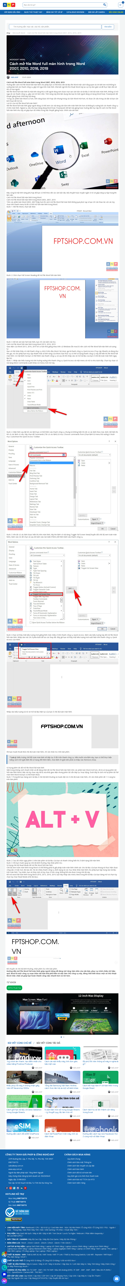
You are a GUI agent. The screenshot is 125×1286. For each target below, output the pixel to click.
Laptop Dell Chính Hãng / (35, 1246)
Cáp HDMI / (28, 1276)
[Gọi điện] (4, 1270)
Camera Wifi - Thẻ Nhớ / (33, 1272)
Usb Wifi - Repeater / (95, 1254)
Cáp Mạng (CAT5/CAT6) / (38, 1278)
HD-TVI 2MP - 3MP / (35, 1270)
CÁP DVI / (46, 1276)
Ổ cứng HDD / (87, 1227)
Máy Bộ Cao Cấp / (35, 1239)
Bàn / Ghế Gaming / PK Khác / (52, 1230)
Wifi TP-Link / (58, 1254)
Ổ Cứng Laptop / (29, 1251)
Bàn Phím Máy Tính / (31, 1230)
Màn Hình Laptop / (14, 1251)
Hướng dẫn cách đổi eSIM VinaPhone (23, 1134)
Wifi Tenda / (48, 1254)
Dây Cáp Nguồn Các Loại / (17, 1278)
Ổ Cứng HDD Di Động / (33, 1260)
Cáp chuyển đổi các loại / (59, 1278)
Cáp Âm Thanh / (94, 1276)
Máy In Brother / (55, 1264)
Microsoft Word (19, 33)
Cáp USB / (73, 1276)
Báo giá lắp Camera (96, 12)
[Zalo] (4, 1263)
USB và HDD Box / (68, 1260)
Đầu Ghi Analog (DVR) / (64, 1270)
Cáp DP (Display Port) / (59, 1276)
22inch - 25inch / (40, 1243)
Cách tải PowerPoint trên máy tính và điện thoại (61, 1135)
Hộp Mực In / (67, 1264)
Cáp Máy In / (83, 1276)
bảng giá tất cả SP (54, 12)
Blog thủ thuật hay (33, 12)
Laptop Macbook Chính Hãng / (40, 1249)
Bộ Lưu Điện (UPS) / (15, 1236)
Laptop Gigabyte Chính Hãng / (65, 1249)
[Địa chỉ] (4, 1256)
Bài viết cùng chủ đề (19, 1042)
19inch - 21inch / (27, 1243)
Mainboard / (30, 1227)
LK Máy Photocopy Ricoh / (17, 1266)
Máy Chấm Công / (108, 1264)
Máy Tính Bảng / (94, 1264)
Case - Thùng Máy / (15, 1230)
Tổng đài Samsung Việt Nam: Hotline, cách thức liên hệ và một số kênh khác (61, 1086)
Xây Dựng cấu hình (12, 12)
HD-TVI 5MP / (48, 1270)
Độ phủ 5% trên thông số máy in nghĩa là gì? (100, 1062)
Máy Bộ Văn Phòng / (68, 1239)
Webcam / (81, 1233)
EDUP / (24, 1257)
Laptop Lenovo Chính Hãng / (76, 1246)
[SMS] (4, 1277)
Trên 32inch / (66, 1243)
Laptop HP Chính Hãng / (55, 1246)
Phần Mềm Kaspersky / (94, 1233)
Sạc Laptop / (41, 1251)
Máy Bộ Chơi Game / (51, 1239)
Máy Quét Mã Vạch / (24, 1233)
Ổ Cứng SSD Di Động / (51, 1260)
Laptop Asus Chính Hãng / (17, 1249)
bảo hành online (116, 12)
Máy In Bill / (37, 1233)
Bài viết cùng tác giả (48, 1042)
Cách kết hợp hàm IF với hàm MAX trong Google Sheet (100, 1086)
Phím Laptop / (52, 1251)
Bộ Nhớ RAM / (75, 1227)
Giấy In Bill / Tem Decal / (52, 1233)
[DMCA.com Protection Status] (33, 1219)
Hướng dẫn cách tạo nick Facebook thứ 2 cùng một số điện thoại (100, 1135)
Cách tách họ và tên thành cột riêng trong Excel (99, 1111)
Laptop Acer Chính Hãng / (99, 1246)
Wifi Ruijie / (108, 1254)
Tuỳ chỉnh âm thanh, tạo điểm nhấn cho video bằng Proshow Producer (24, 1062)
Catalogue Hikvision (75, 12)
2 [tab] (63, 1037)
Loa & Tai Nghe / (69, 1233)
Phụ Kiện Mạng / (13, 1257)
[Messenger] (4, 1283)
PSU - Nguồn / (110, 1227)
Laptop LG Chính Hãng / (86, 1249)
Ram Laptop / (101, 1249)
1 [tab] (61, 1037)
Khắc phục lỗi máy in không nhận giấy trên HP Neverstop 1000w (23, 1086)
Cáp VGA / (38, 1276)
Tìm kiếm (108, 27)
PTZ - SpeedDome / (15, 1272)
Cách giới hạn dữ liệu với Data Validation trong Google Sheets (24, 1111)
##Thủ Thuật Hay (14, 988)
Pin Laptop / (112, 1249)
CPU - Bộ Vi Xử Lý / (43, 1227)
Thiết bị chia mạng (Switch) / (75, 1254)
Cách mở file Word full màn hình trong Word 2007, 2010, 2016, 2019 (54, 33)
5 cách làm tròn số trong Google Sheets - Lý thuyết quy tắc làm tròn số (62, 1111)
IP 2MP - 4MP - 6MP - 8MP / (85, 1270)
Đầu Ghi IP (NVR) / (104, 1270)
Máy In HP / (43, 1264)
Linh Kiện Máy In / (80, 1264)
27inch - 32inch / (54, 1243)
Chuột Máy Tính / (71, 1230)
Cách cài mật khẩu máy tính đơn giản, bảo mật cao (61, 1062)
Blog (8, 33)
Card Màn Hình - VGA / (60, 1227)
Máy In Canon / (32, 1264)
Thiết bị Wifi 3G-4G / (35, 1254)
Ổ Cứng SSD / (98, 1227)
